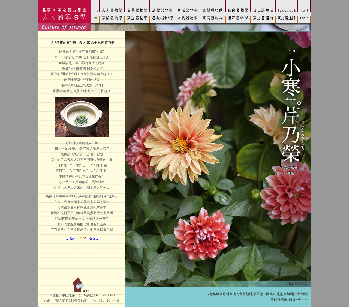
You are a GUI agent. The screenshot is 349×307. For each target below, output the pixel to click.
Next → (94, 239)
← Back (71, 239)
